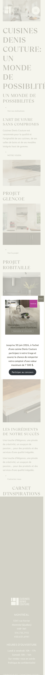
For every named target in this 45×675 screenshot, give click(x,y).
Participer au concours (22, 372)
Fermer (41, 299)
